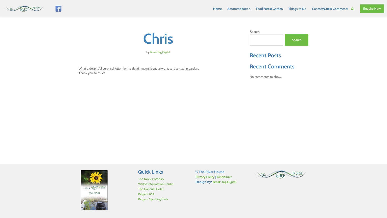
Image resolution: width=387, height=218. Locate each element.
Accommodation (238, 9)
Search (255, 32)
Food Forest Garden (269, 9)
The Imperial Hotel (150, 189)
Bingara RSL (146, 194)
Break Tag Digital (160, 52)
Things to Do (297, 9)
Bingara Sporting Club (153, 199)
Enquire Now (372, 8)
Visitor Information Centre (156, 184)
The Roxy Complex (151, 179)
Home (217, 9)
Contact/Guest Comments (330, 9)
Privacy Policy (205, 177)
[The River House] (24, 9)
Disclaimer (224, 177)
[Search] (352, 8)
